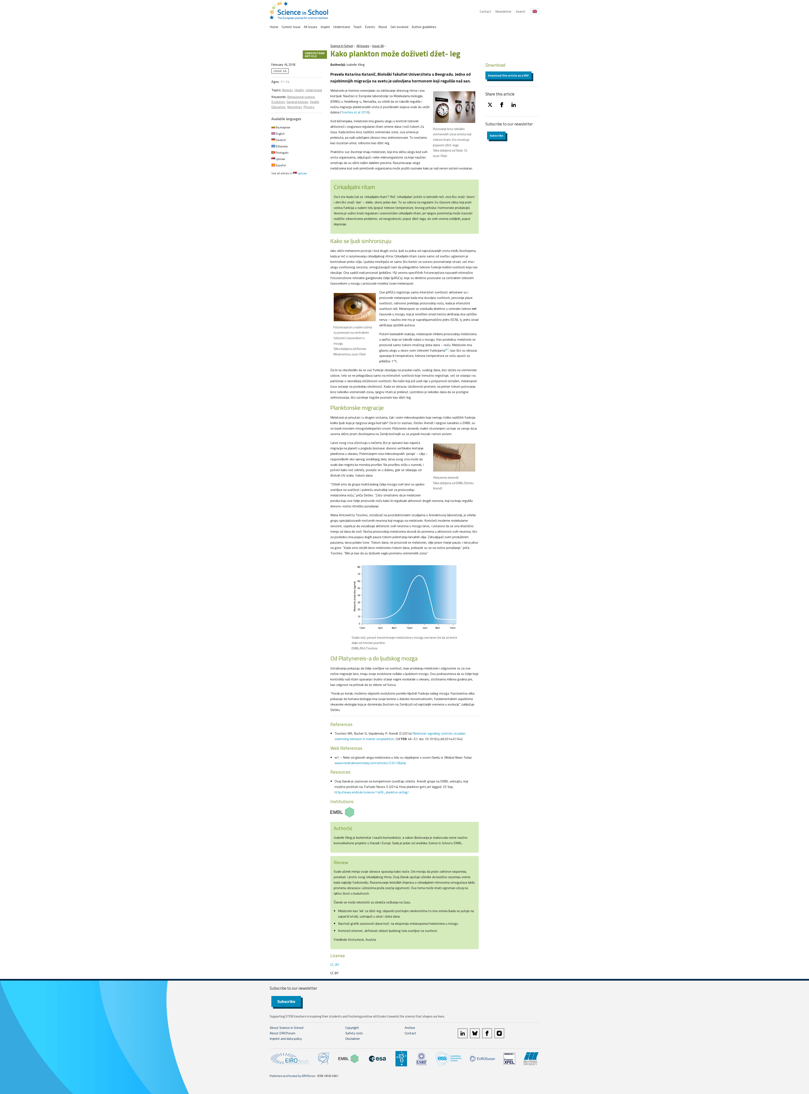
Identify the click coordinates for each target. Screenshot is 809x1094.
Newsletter (503, 11)
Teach (357, 26)
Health (299, 90)
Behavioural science (301, 96)
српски (280, 159)
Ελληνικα (281, 146)
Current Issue (291, 26)
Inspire (325, 26)
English (280, 133)
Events (370, 26)
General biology (297, 101)
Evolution (278, 101)
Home (274, 26)
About (382, 26)
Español (280, 165)
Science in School (341, 45)
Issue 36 (378, 45)
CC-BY (334, 964)
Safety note (354, 1033)
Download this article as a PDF (508, 75)
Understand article (315, 54)
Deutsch (280, 140)
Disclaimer (352, 1038)
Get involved (399, 26)
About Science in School (286, 1027)
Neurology (294, 106)
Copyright (352, 1027)
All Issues (310, 26)
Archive (410, 1027)
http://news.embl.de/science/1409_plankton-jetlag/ (372, 792)
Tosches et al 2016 (355, 112)
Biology (287, 90)
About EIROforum (282, 1033)
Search (520, 11)
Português (282, 152)
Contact (485, 11)
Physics (308, 106)
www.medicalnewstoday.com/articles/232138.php (370, 762)
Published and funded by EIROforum (292, 1076)
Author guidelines (424, 26)
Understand (341, 26)
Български (282, 127)
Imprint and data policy (286, 1038)
